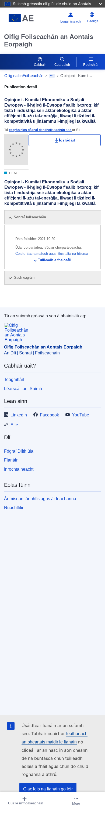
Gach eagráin (25, 277)
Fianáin (11, 460)
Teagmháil (14, 379)
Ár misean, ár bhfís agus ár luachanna (40, 498)
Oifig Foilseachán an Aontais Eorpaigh (48, 40)
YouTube (80, 415)
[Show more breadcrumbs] (52, 75)
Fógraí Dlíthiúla (18, 451)
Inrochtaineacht (18, 469)
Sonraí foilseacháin (30, 217)
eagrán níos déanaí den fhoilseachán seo (40, 130)
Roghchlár (91, 65)
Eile (14, 425)
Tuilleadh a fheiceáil (54, 260)
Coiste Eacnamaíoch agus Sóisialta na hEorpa (51, 254)
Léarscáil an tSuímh (23, 388)
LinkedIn (18, 415)
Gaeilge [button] (93, 21)
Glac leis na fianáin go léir (48, 789)
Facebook (49, 415)
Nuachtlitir (13, 507)
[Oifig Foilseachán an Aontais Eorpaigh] (21, 18)
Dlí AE (13, 173)
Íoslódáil (67, 140)
